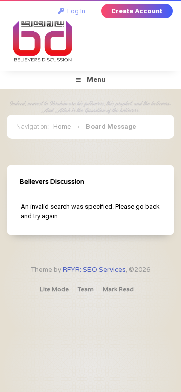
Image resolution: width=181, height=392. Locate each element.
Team (86, 289)
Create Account (136, 11)
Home (62, 126)
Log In (74, 11)
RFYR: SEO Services (94, 270)
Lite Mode (54, 289)
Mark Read (118, 289)
